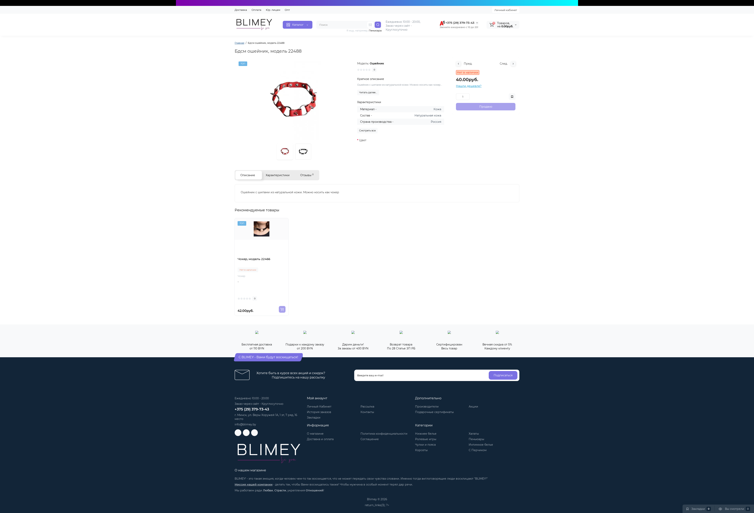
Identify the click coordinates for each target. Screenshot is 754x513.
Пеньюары (476, 439)
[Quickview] (257, 254)
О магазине (315, 433)
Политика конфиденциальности (384, 433)
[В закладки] (266, 254)
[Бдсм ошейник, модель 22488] (294, 100)
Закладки (313, 417)
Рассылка (367, 406)
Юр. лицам (273, 9)
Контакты (367, 412)
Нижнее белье (425, 433)
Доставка (241, 9)
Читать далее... (368, 92)
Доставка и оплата (320, 439)
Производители (427, 406)
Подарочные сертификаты (434, 412)
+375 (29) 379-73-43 (459, 23)
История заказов (319, 412)
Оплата (256, 9)
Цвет (362, 140)
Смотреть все (367, 130)
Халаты (474, 433)
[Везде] (370, 25)
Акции (473, 406)
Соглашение (370, 439)
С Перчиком (478, 450)
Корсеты (421, 450)
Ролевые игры (425, 439)
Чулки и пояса (425, 444)
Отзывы (307, 175)
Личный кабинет (505, 10)
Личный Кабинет (319, 406)
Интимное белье (481, 444)
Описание (247, 175)
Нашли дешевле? (468, 86)
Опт (287, 9)
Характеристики (278, 175)
